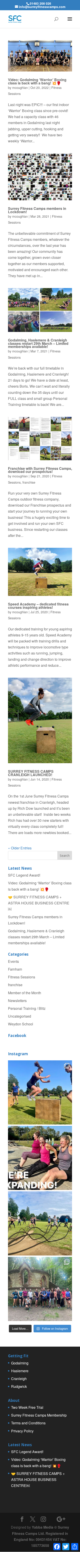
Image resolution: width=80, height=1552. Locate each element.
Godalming (19, 1363)
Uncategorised (19, 1016)
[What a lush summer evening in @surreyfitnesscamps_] (40, 1289)
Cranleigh (19, 1378)
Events (13, 961)
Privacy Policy (22, 1430)
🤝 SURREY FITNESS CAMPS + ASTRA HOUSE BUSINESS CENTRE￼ (38, 903)
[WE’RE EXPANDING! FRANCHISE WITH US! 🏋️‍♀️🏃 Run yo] (40, 1158)
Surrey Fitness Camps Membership (39, 1415)
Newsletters (17, 1000)
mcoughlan (20, 87)
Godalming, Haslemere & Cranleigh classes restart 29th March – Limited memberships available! (38, 343)
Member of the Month (24, 992)
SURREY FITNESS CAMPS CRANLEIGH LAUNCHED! (31, 773)
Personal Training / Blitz (27, 1008)
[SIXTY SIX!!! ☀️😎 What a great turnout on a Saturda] (40, 1092)
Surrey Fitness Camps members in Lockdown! (37, 210)
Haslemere (19, 1370)
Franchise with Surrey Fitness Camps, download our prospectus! (40, 470)
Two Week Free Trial (27, 1407)
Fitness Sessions (21, 976)
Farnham (15, 969)
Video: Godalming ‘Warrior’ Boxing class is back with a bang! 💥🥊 (37, 81)
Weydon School (20, 1023)
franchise (28, 482)
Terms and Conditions (28, 1422)
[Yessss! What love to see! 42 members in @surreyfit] (40, 1223)
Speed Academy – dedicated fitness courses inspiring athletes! (38, 605)
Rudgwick (19, 1386)
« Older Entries (20, 848)
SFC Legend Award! (24, 875)
